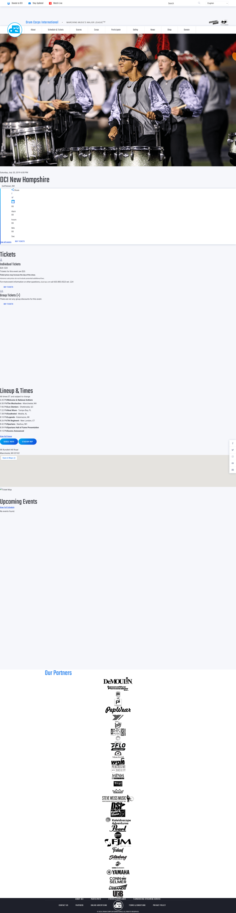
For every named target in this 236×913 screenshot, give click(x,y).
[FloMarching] (118, 747)
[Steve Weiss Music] (118, 798)
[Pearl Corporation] (118, 828)
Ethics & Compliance (117, 899)
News (153, 30)
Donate (187, 30)
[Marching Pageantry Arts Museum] (118, 776)
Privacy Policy (159, 905)
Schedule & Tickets (56, 30)
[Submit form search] (199, 3)
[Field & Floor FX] (118, 813)
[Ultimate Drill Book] (118, 894)
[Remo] (118, 791)
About (33, 30)
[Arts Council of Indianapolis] (118, 739)
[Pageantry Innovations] (118, 702)
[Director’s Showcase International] (118, 806)
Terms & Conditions (137, 905)
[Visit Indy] (118, 725)
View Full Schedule (7, 507)
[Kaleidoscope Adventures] (118, 820)
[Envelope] (232, 470)
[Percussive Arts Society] (118, 769)
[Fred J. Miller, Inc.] (118, 842)
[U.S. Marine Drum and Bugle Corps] (118, 865)
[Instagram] (232, 456)
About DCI (79, 899)
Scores (79, 30)
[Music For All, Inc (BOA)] (118, 754)
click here (44, 282)
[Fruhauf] (118, 850)
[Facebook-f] (232, 443)
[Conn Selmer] (118, 879)
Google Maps (9, 441)
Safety (135, 30)
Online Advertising (99, 905)
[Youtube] (232, 463)
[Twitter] (232, 450)
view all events (5, 242)
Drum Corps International (42, 22)
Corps (96, 30)
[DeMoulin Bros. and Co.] (118, 680)
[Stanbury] (118, 857)
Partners (79, 905)
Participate (116, 30)
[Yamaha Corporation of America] (118, 872)
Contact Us (63, 905)
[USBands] (118, 887)
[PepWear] (118, 710)
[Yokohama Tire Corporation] (118, 717)
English (210, 3)
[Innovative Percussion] (118, 688)
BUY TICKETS (20, 241)
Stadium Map (27, 441)
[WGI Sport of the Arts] (118, 761)
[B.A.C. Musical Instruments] (118, 732)
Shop (169, 30)
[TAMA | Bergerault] (118, 835)
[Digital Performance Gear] (118, 783)
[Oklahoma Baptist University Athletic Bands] (118, 695)
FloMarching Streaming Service (147, 899)
